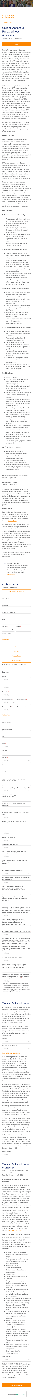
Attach (16, 647)
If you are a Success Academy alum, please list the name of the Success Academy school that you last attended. (13, 888)
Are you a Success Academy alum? (12, 870)
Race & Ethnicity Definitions (11, 1053)
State (4, 743)
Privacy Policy (12, 521)
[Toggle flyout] (13, 630)
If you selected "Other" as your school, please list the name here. (13, 779)
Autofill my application (16, 591)
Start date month (7, 699)
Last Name (5, 605)
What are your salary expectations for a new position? (14, 822)
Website (4, 772)
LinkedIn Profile (7, 765)
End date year (21, 707)
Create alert (11, 574)
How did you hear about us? (10, 844)
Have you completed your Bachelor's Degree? (16, 788)
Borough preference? (9, 837)
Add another (6, 715)
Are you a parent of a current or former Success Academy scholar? (16, 878)
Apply (16, 44)
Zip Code (5, 750)
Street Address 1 (7, 722)
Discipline (5, 692)
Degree (4, 684)
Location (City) (6, 633)
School (4, 676)
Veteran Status (6, 1151)
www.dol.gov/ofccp (15, 1230)
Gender (4, 1038)
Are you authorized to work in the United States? (16, 931)
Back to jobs (8, 22)
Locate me (5, 640)
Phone (18, 626)
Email (4, 619)
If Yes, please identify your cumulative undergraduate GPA (13, 795)
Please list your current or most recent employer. (13, 804)
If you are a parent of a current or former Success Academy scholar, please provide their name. (14, 898)
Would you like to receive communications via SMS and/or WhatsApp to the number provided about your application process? (15, 976)
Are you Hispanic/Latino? (9, 1045)
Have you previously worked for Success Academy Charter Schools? (14, 852)
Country (5, 626)
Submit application (16, 1385)
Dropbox (16, 651)
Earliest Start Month (8, 830)
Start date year (22, 699)
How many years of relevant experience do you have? (16, 813)
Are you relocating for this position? (13, 957)
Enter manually (16, 660)
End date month (7, 707)
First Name (5, 598)
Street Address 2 (7, 729)
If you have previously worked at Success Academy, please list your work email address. (14, 861)
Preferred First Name (8, 612)
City (3, 736)
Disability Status (6, 1356)
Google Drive (16, 656)
